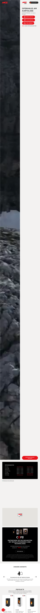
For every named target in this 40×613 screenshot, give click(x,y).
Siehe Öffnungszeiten (30, 25)
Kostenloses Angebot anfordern (30, 458)
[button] (20, 515)
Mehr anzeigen (20, 551)
